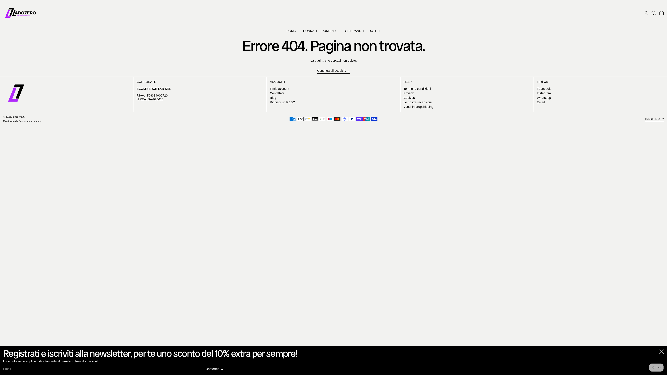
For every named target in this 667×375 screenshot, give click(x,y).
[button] (653, 13)
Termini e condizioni (417, 88)
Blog (273, 97)
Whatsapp (544, 97)
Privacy (409, 93)
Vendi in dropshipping (418, 107)
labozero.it (18, 116)
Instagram (544, 93)
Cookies (409, 97)
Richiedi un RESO (282, 102)
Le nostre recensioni (418, 102)
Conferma (212, 369)
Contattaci (277, 93)
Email (541, 102)
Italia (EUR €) (653, 118)
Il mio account (279, 88)
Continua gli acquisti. (331, 70)
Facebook (544, 88)
